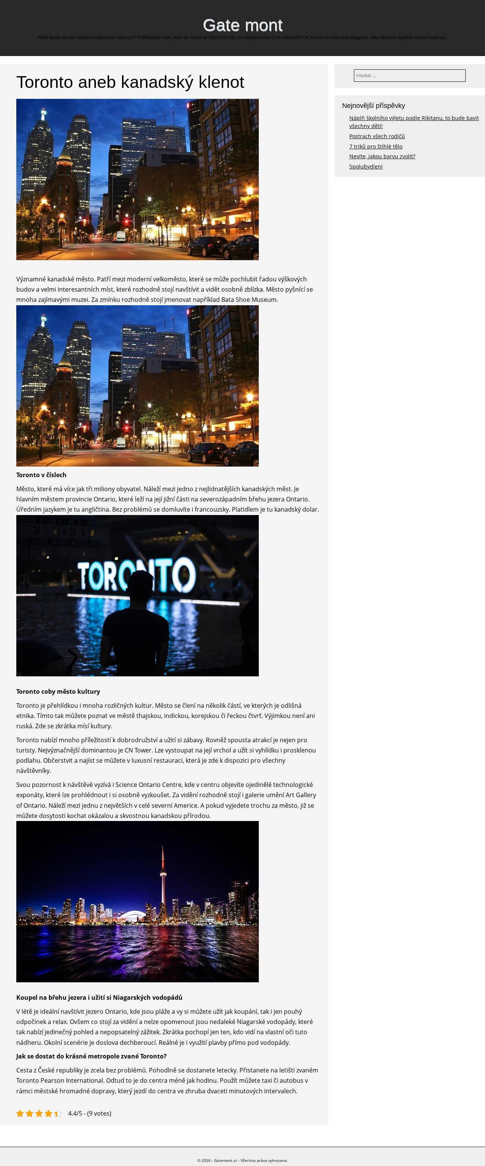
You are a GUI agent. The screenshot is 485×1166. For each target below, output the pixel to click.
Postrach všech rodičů (377, 136)
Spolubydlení (366, 166)
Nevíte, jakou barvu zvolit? (382, 156)
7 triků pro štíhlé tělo (375, 146)
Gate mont (243, 24)
